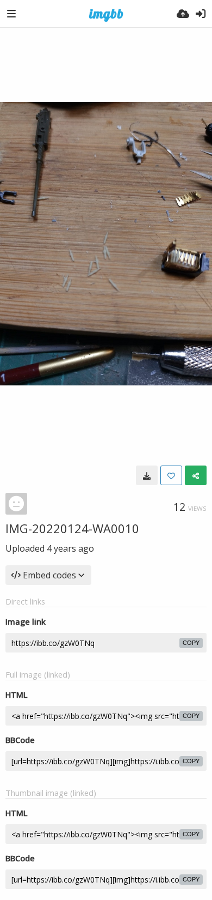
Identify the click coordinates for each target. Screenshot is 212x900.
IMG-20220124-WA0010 (72, 528)
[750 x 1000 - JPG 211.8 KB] (147, 475)
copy (191, 642)
